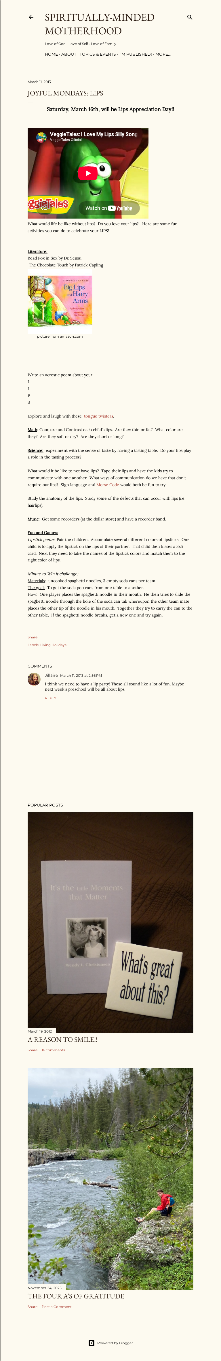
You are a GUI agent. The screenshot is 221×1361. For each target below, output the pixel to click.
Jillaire (51, 675)
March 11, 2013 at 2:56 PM (81, 675)
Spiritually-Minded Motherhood (100, 23)
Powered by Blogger (115, 1343)
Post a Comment (57, 1306)
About (68, 54)
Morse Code (108, 484)
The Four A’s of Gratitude (76, 1296)
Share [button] (32, 637)
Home (51, 54)
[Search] (189, 16)
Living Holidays (53, 645)
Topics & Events (98, 54)
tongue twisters (98, 416)
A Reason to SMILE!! (63, 1039)
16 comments (53, 1050)
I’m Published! (135, 54)
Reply (50, 698)
